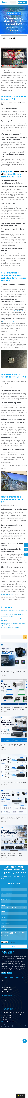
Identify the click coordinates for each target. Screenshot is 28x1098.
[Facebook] (2, 973)
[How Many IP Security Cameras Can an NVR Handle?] (14, 767)
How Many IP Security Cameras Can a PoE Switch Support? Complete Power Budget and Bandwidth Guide (13, 745)
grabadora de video (14, 173)
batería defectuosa (12, 191)
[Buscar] (25, 637)
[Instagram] (10, 973)
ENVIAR (14, 946)
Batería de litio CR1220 (17, 311)
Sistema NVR (7, 113)
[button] (13, 2)
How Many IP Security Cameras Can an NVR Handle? (13, 782)
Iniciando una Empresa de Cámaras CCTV (11, 627)
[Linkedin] (5, 973)
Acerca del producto (14, 13)
